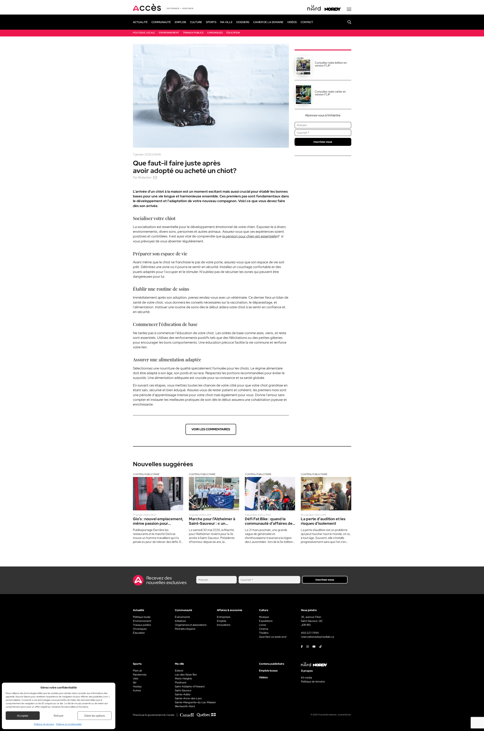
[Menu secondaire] (349, 9)
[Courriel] (155, 177)
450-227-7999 (310, 632)
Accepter (22, 716)
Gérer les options (94, 716)
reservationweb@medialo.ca (317, 636)
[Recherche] (346, 22)
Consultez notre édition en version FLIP (331, 64)
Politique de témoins (44, 724)
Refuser (59, 716)
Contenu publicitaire (146, 474)
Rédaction (144, 177)
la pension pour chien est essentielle (249, 236)
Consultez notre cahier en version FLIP (330, 93)
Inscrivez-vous (322, 142)
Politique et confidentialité (69, 724)
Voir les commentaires (211, 429)
